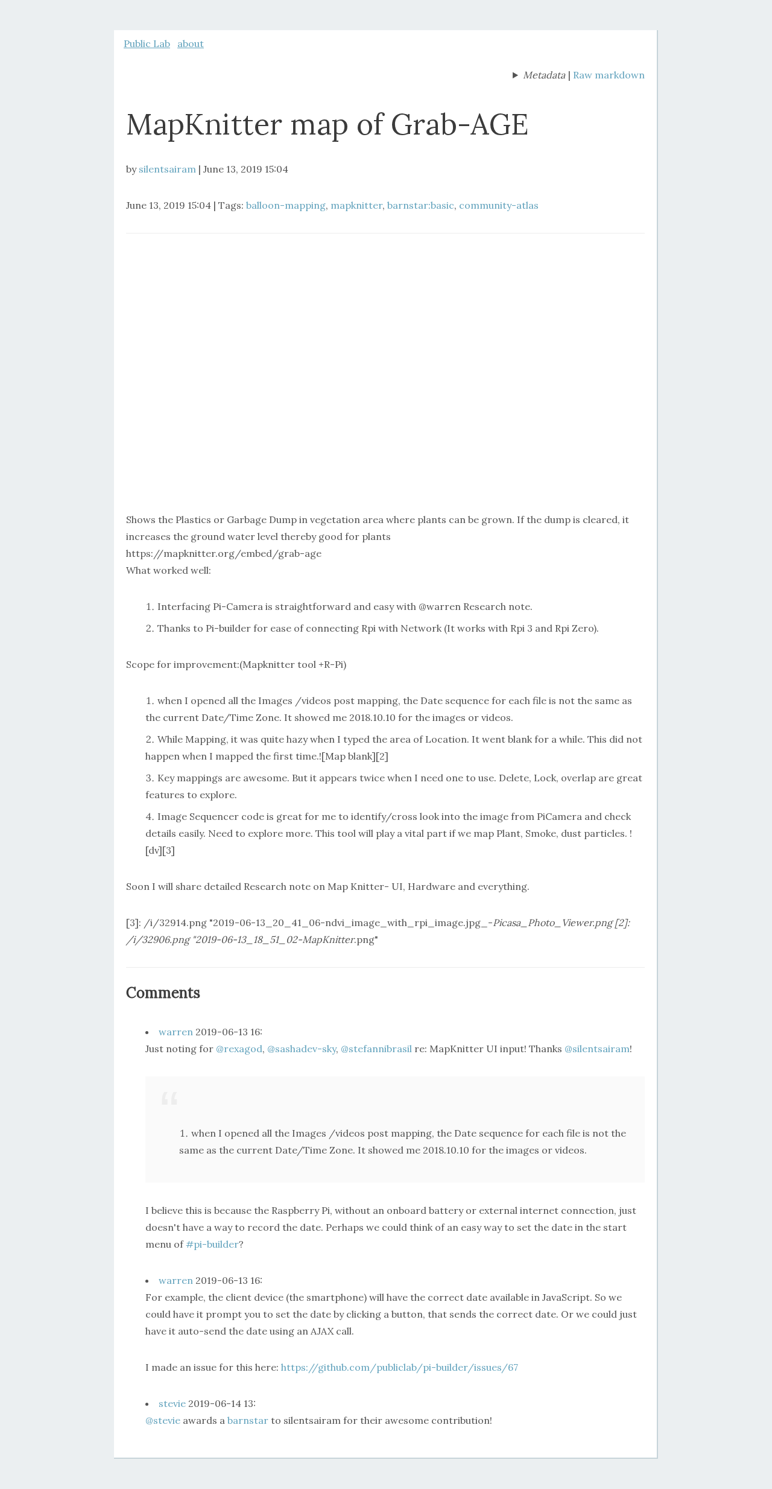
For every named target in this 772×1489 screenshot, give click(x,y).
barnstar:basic (420, 205)
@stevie (162, 1420)
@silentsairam (597, 1049)
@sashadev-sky (301, 1049)
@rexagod (239, 1049)
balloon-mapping (286, 205)
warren (176, 1032)
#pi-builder (212, 1244)
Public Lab (147, 43)
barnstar (247, 1420)
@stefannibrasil (376, 1049)
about (190, 43)
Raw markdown (609, 75)
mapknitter (356, 205)
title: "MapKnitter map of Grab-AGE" (539, 76)
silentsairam (167, 169)
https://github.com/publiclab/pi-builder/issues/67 (399, 1367)
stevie (172, 1403)
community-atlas (499, 205)
